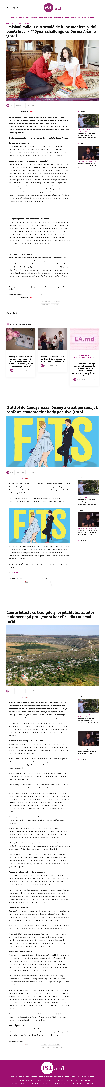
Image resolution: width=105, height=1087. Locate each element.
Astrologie (91, 17)
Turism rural (54, 1050)
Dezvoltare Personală (80, 357)
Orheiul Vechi (55, 1047)
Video (79, 17)
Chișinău (88, 129)
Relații (41, 17)
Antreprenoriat (87, 353)
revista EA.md (55, 304)
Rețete (67, 17)
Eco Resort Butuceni (54, 1044)
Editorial (27, 353)
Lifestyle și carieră (58, 17)
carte (52, 581)
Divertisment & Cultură (17, 353)
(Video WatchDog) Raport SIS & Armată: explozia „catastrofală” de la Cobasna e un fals (87, 166)
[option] (21, 354)
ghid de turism (45, 1047)
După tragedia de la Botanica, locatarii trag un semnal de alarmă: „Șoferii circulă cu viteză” (88, 135)
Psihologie (73, 17)
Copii (93, 129)
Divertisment (34, 17)
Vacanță (84, 17)
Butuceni (44, 1044)
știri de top (27, 23)
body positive (45, 581)
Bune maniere (56, 301)
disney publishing (46, 585)
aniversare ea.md (46, 301)
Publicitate (14, 17)
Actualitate (21, 17)
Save (30, 375)
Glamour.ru (17, 572)
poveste (55, 585)
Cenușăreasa (60, 581)
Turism (62, 1047)
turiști (62, 1050)
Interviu (20, 23)
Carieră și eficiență (11, 23)
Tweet (22, 478)
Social (27, 17)
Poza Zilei (19, 1074)
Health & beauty (48, 17)
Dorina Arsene (45, 304)
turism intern (45, 1050)
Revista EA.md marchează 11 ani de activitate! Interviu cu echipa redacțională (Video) (53, 359)
